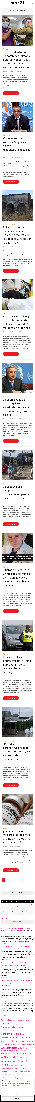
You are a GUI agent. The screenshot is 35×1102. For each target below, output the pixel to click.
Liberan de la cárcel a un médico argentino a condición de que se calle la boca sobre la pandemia (16, 578)
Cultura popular (5, 1030)
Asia (14, 1020)
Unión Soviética (19, 1072)
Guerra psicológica (10, 741)
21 (22, 911)
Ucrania (23, 1068)
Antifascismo (7, 1019)
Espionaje (24, 1034)
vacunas (27, 1071)
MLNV (31, 1053)
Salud (5, 49)
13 (17, 909)
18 (8, 911)
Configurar (17, 1098)
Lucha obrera (22, 1048)
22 (27, 911)
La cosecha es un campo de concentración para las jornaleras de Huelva (17, 492)
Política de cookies (15, 1085)
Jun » (6, 918)
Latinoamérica (28, 1044)
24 (3, 913)
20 (17, 911)
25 (8, 913)
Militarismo (24, 1053)
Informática (29, 1041)
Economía (7, 397)
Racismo (15, 1061)
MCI (25, 1050)
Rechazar (17, 1094)
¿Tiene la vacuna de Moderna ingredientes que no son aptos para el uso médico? (16, 837)
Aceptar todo (17, 1090)
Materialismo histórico (17, 1050)
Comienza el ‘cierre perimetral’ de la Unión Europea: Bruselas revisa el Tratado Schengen (17, 665)
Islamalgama (6, 1044)
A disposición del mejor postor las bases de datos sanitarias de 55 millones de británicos (17, 322)
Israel (14, 1044)
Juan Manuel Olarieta (9, 763)
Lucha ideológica (9, 1047)
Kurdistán (19, 1044)
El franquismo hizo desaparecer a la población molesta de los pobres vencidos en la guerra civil (17, 235)
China (19, 1020)
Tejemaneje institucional (14, 1065)
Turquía (16, 1068)
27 (17, 913)
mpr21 (17, 3)
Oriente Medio (11, 1057)
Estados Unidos (6, 1037)
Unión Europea (7, 1071)
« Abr (2, 918)
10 (3, 909)
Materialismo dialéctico (6, 1050)
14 (22, 909)
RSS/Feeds (18, 921)
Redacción (6, 71)
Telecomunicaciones (7, 1068)
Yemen (2, 1075)
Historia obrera (8, 1041)
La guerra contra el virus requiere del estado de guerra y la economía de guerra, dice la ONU (16, 407)
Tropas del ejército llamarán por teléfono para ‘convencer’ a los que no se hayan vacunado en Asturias (16, 60)
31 (3, 916)
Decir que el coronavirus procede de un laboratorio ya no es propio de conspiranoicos (17, 752)
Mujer (2, 1057)
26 (13, 913)
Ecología (13, 1030)
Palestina (23, 1057)
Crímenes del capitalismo (13, 1027)
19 (12, 911)
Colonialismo (26, 1020)
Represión (6, 135)
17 (3, 911)
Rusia (3, 1064)
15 (26, 909)
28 (22, 913)
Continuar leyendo (11, 93)
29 (27, 913)
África (7, 1074)
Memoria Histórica (10, 224)
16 (31, 909)
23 (31, 911)
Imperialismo (18, 1040)
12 (12, 909)
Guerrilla (2, 1041)
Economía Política (11, 1033)
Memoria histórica (9, 1053)
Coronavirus (7, 1023)
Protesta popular (6, 1061)
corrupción (16, 1024)
